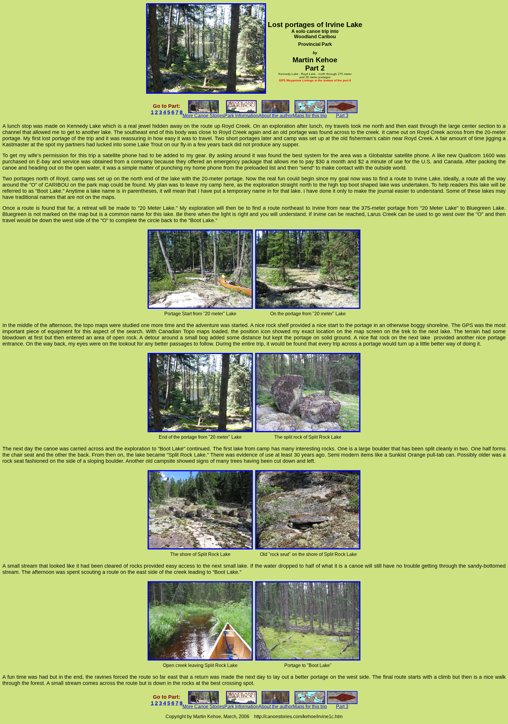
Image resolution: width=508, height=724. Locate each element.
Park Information (241, 115)
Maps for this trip (310, 115)
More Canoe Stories (203, 115)
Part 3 (342, 115)
